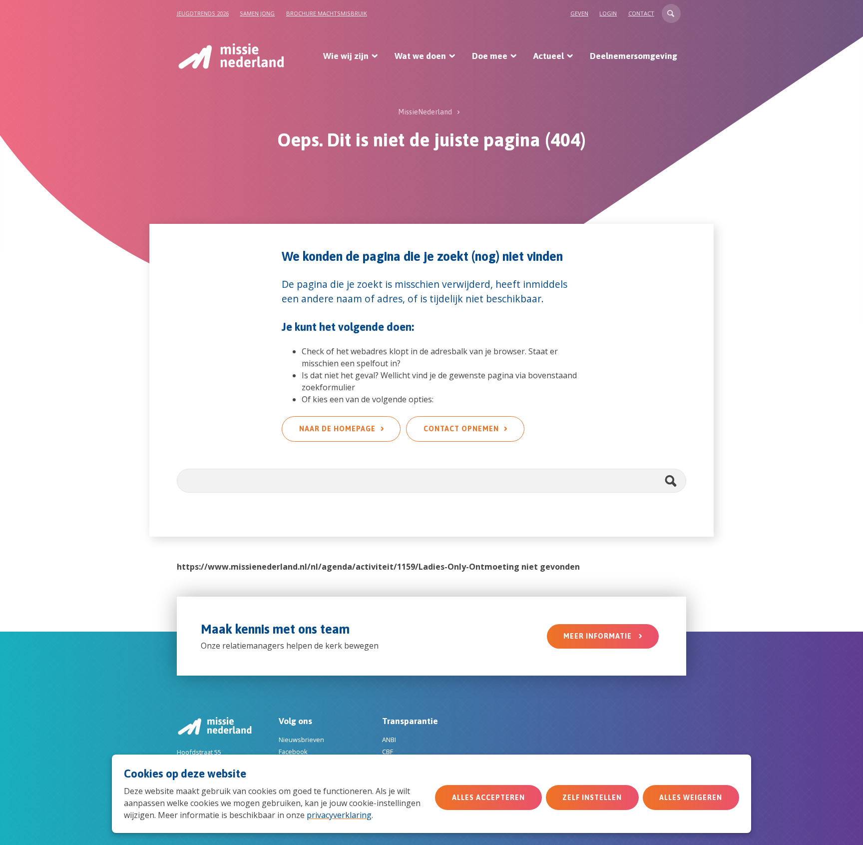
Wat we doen (420, 56)
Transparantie (410, 721)
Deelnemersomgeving (633, 56)
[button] (671, 13)
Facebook (293, 751)
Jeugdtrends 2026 (203, 13)
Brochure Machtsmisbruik (326, 13)
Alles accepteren (488, 798)
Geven (579, 13)
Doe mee (489, 56)
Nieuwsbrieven (301, 739)
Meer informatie (598, 636)
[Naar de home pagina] (230, 55)
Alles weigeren (690, 798)
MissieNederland (425, 112)
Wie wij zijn (346, 56)
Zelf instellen (592, 798)
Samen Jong (257, 13)
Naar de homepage (337, 429)
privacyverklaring (339, 815)
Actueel (548, 56)
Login (608, 13)
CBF (387, 751)
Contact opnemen (461, 429)
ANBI (389, 739)
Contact (641, 13)
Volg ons (295, 721)
